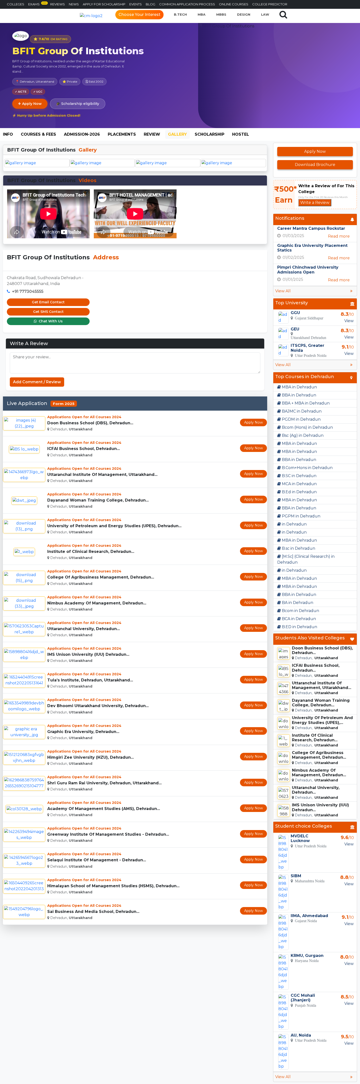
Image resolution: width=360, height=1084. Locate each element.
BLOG (150, 4)
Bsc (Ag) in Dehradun (302, 435)
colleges (15, 4)
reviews (57, 4)
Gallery (177, 134)
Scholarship (209, 134)
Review (152, 134)
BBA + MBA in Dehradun (305, 403)
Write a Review (314, 202)
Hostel (240, 134)
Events (135, 4)
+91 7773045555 (27, 291)
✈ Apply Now (30, 103)
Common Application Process (187, 4)
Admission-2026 (82, 134)
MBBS (221, 14)
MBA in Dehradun (299, 387)
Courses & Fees (38, 134)
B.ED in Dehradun (299, 626)
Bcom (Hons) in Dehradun (307, 427)
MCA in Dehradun (299, 484)
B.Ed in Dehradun (299, 492)
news (74, 4)
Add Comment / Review (37, 382)
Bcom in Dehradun (300, 610)
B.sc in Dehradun (298, 548)
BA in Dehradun (297, 602)
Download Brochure (315, 164)
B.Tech (180, 14)
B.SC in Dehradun (298, 475)
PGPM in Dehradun (300, 516)
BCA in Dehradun (298, 618)
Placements (122, 134)
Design (243, 14)
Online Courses (233, 4)
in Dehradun (294, 524)
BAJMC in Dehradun (301, 411)
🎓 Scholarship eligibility (77, 103)
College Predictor (269, 4)
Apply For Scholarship (104, 4)
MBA (201, 14)
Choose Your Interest (139, 14)
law (265, 14)
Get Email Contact (48, 302)
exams (37, 4)
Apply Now (253, 422)
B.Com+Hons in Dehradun (307, 467)
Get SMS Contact (48, 311)
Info (8, 134)
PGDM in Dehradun (301, 419)
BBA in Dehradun (298, 395)
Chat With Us (50, 321)
